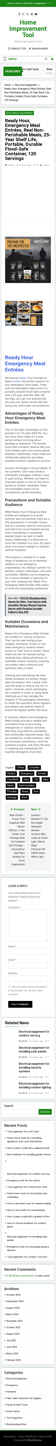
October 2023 (13, 1327)
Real (36, 791)
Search (8, 1105)
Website (12, 973)
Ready (12, 357)
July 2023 (11, 1340)
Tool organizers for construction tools (27, 1187)
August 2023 (12, 1333)
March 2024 (12, 1314)
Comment (14, 907)
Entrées (14, 370)
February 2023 (13, 1360)
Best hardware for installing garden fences (29, 1154)
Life (36, 779)
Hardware (11, 1391)
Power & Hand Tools (17, 1404)
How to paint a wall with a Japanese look (26, 3)
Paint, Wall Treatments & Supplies (23, 1398)
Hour (27, 357)
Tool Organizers (14, 1417)
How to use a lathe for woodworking (26, 1210)
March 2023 (12, 1353)
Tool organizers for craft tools (23, 1131)
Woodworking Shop (16, 1424)
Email (12, 959)
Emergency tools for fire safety (23, 1180)
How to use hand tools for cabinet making (29, 1203)
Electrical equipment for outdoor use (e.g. (28, 1173)
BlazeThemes (35, 1440)
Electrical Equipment (19, 113)
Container (34, 767)
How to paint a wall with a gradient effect (28, 1216)
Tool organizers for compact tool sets (27, 1256)
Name (12, 946)
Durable (11, 773)
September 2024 (14, 1301)
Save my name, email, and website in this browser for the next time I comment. (27, 990)
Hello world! (44, 1275)
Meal (39, 363)
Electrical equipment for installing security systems (34, 1067)
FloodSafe (13, 779)
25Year (20, 767)
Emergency (19, 363)
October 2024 (13, 1294)
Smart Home (13, 1411)
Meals (10, 785)
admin (11, 165)
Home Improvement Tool (28, 29)
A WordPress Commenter (20, 1275)
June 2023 (11, 1347)
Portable (12, 791)
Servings (11, 797)
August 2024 (12, 1307)
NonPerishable (27, 785)
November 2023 (14, 1321)
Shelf (24, 797)
